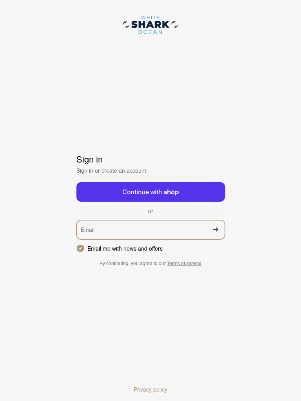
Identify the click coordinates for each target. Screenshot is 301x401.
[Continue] (215, 230)
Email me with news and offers (125, 248)
